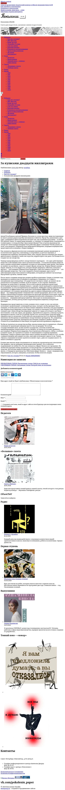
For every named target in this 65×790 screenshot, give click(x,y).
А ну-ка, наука (12, 46)
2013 (8, 78)
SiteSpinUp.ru (5, 788)
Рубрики (7, 37)
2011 (8, 74)
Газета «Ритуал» (10, 484)
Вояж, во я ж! (12, 42)
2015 (8, 81)
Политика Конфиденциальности (13, 773)
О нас (6, 56)
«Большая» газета (14, 66)
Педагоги (10, 57)
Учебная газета (12, 68)
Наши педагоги (9, 446)
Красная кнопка (13, 47)
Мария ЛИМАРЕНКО (33, 356)
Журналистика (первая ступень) (16, 579)
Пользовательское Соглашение (12, 772)
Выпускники (12, 59)
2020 (9, 90)
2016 (8, 83)
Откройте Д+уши (13, 44)
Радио (6, 69)
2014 (8, 79)
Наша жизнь (11, 63)
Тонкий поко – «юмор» (16, 61)
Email (3, 401)
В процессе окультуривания (17, 49)
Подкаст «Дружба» (11, 534)
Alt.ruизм (10, 52)
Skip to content (6, 1)
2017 (8, 85)
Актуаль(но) (11, 54)
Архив (6, 71)
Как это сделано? (13, 39)
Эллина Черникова (11, 623)
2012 (8, 76)
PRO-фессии (11, 40)
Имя (3, 398)
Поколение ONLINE (7, 22)
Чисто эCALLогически (15, 51)
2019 (8, 88)
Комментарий (6, 395)
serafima (27, 168)
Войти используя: (7, 372)
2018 (8, 86)
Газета (6, 64)
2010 (8, 73)
